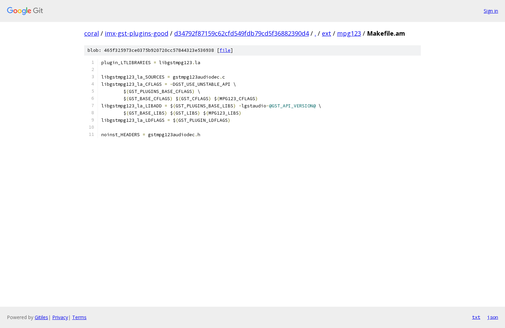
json (492, 317)
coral (91, 33)
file (225, 50)
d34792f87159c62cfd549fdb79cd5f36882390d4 (241, 33)
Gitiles (41, 317)
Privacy (60, 317)
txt (476, 317)
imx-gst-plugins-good (136, 33)
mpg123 (349, 33)
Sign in (491, 11)
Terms (79, 317)
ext (326, 33)
